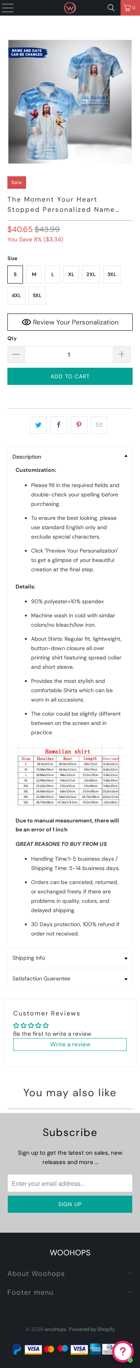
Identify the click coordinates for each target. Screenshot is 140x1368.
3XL (111, 274)
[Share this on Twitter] (38, 425)
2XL (91, 274)
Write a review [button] (70, 1044)
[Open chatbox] (123, 1352)
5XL (37, 295)
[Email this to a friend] (99, 425)
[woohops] (70, 8)
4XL (16, 295)
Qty (12, 338)
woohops (55, 1329)
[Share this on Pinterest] (79, 425)
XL (71, 274)
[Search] (111, 8)
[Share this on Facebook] (58, 425)
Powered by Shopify (92, 1329)
